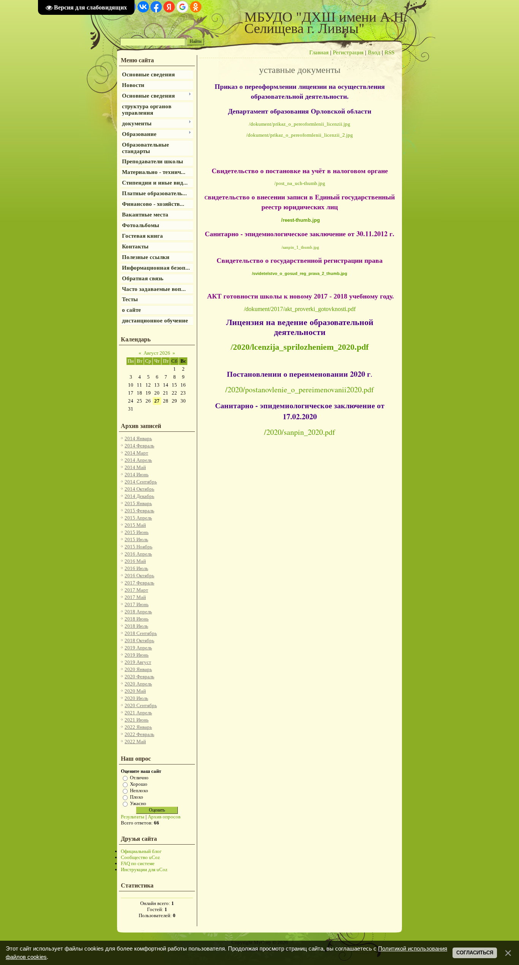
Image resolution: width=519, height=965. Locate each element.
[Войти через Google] (182, 7)
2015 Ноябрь (138, 547)
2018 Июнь (137, 619)
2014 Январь (138, 438)
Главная (319, 52)
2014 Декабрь (139, 496)
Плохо (136, 797)
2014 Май (135, 467)
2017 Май (135, 597)
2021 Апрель (138, 712)
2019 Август (138, 662)
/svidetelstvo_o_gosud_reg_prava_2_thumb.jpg (299, 273)
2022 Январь (138, 727)
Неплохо (139, 790)
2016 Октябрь (139, 575)
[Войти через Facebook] (156, 7)
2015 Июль (136, 539)
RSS (389, 52)
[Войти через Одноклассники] (195, 7)
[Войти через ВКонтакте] (143, 7)
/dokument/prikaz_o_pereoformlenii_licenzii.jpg (299, 124)
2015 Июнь (137, 532)
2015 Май (135, 525)
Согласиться (474, 953)
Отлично (139, 777)
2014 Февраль (139, 446)
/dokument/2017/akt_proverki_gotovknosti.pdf (300, 309)
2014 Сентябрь (141, 482)
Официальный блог (141, 851)
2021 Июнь (137, 720)
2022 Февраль (139, 734)
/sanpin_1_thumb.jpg (300, 247)
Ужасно (138, 803)
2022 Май (135, 741)
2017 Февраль (139, 583)
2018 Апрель (138, 611)
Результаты (132, 817)
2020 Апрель (138, 684)
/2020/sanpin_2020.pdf (299, 432)
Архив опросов (164, 817)
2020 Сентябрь (141, 705)
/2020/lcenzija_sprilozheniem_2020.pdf (300, 347)
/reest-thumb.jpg (300, 220)
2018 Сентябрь (141, 633)
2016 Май (135, 561)
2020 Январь (138, 669)
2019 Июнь (137, 655)
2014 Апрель (138, 460)
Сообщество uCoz (140, 857)
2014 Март (136, 453)
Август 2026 (157, 353)
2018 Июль (136, 626)
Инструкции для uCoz (144, 869)
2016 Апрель (138, 554)
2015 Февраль (139, 510)
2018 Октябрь (139, 640)
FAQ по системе (138, 863)
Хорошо (138, 784)
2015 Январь (138, 503)
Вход (374, 52)
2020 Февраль (139, 676)
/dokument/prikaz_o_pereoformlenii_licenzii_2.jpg (299, 135)
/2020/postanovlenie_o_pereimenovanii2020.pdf (299, 389)
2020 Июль (136, 698)
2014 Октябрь (139, 489)
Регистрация (348, 52)
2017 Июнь (137, 604)
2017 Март (136, 590)
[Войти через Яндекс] (169, 7)
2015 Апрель (138, 518)
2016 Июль (136, 568)
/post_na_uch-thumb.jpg (299, 183)
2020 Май (135, 691)
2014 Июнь (137, 474)
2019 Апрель (138, 648)
